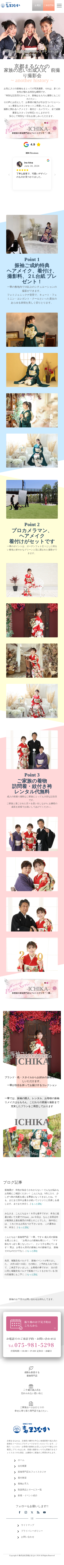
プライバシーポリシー (32, 1531)
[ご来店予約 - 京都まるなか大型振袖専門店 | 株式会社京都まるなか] (29, 1323)
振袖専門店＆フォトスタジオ (32, 1472)
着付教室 (22, 1478)
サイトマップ (27, 1525)
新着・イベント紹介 (27, 1495)
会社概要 (22, 1466)
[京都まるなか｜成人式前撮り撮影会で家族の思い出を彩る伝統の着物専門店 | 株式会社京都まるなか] (32, 128)
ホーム (21, 1460)
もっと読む (36, 1204)
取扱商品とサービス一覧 (30, 1490)
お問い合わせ (27, 1537)
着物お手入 (23, 1484)
